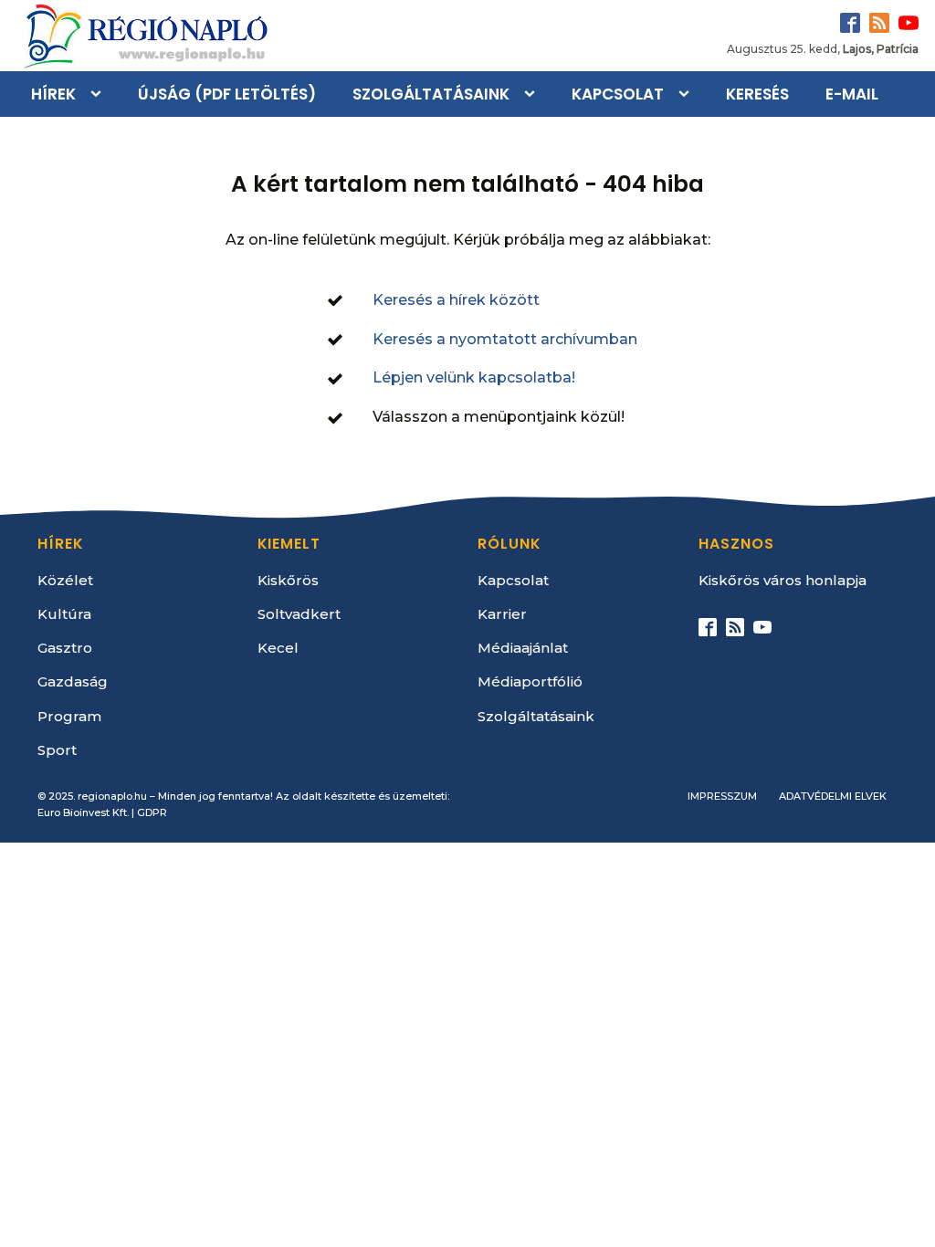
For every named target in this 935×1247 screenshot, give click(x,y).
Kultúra (64, 614)
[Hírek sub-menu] (99, 94)
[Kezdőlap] (144, 35)
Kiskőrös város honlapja (783, 580)
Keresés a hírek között (456, 300)
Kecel (278, 647)
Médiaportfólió (530, 681)
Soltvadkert (299, 614)
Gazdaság (72, 681)
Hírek (53, 94)
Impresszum (722, 796)
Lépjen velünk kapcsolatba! (474, 377)
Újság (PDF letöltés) (227, 94)
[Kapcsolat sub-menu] (687, 94)
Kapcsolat (618, 94)
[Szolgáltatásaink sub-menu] (533, 94)
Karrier (502, 614)
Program (69, 716)
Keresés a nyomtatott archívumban (505, 339)
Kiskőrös (288, 580)
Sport (57, 750)
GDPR (152, 812)
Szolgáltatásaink (431, 94)
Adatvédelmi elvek (833, 796)
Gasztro (64, 647)
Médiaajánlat (523, 647)
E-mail (851, 94)
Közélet (65, 580)
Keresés (757, 94)
